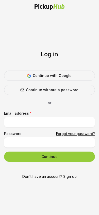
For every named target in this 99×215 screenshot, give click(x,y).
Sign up (70, 176)
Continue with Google (52, 75)
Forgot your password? (75, 133)
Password (13, 133)
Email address (16, 113)
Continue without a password (52, 90)
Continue (49, 156)
